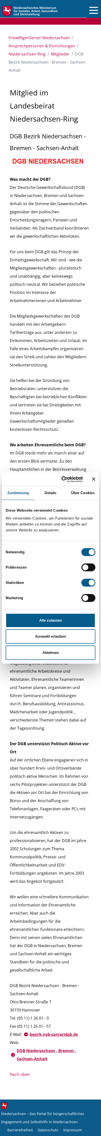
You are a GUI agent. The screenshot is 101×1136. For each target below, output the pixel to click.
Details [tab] (51, 493)
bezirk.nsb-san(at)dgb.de (54, 1034)
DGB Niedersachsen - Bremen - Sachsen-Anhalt (46, 1055)
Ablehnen (50, 652)
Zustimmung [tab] (18, 493)
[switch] (88, 567)
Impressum (72, 1130)
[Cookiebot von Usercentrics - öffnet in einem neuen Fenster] (62, 479)
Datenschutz (48, 1130)
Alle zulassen (50, 620)
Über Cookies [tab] (83, 493)
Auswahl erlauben (50, 636)
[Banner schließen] (93, 479)
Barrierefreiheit (20, 1130)
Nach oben (20, 1074)
